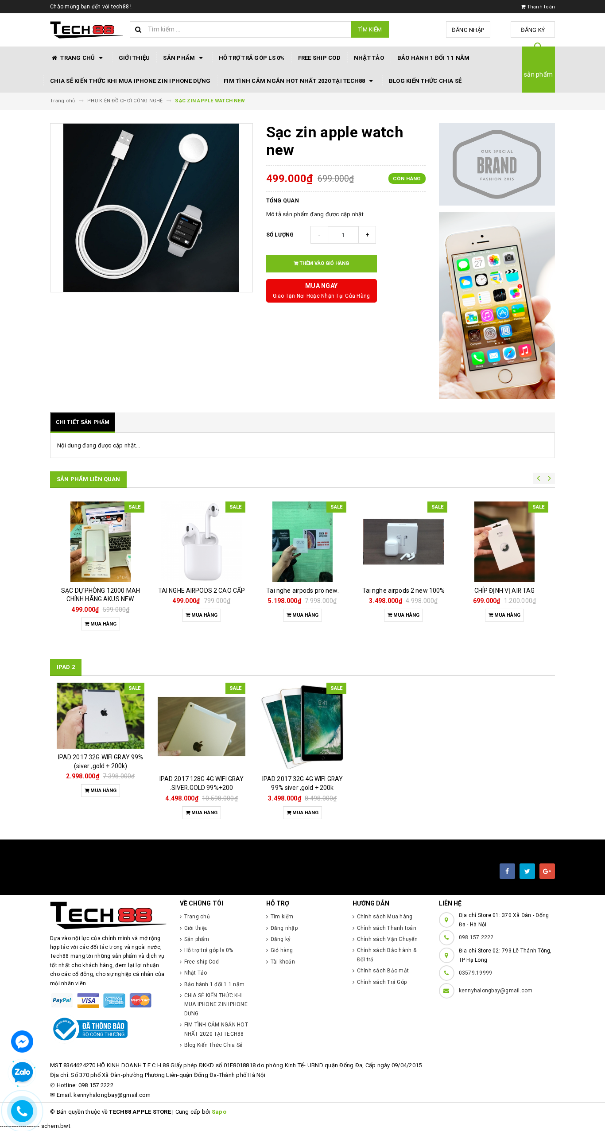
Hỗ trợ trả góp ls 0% (252, 57)
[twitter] (527, 871)
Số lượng (280, 235)
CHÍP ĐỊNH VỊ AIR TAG (504, 590)
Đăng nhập (468, 30)
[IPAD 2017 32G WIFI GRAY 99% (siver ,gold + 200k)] (100, 716)
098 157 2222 (476, 937)
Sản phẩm (179, 57)
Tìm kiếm (370, 29)
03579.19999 (476, 973)
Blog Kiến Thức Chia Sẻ (425, 81)
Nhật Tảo (369, 57)
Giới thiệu (134, 57)
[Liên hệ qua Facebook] (22, 1041)
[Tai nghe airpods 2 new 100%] (403, 541)
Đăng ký (533, 30)
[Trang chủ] (86, 30)
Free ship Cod (319, 57)
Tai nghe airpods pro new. (302, 590)
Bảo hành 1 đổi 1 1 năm (433, 57)
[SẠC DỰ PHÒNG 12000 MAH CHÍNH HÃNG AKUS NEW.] (100, 541)
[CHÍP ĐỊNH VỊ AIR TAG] (504, 541)
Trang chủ (78, 57)
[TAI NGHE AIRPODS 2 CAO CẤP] (201, 541)
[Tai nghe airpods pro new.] (302, 541)
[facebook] (507, 871)
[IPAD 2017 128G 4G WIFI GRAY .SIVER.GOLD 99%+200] (201, 726)
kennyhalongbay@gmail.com (496, 990)
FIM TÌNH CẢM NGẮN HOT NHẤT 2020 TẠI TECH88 (295, 81)
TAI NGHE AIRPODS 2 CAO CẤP (201, 590)
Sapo (219, 1111)
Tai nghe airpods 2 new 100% (403, 590)
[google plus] (547, 871)
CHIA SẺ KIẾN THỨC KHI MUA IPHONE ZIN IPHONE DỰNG (130, 81)
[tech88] (108, 915)
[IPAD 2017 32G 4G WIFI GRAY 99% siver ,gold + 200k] (302, 726)
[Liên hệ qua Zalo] (22, 1072)
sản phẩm (538, 74)
